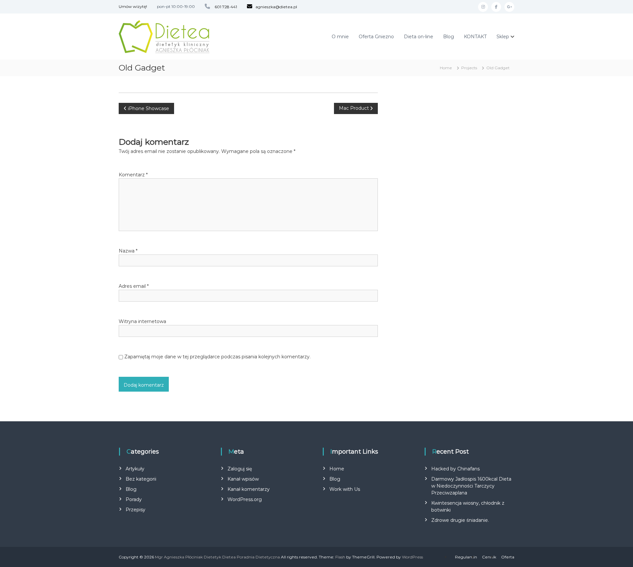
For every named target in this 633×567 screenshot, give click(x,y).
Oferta (507, 556)
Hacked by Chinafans (455, 469)
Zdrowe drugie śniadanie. (460, 520)
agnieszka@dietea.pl (276, 6)
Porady (134, 499)
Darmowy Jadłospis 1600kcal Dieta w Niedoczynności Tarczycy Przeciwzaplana (471, 486)
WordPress (412, 556)
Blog (448, 37)
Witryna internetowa (142, 321)
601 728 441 (226, 6)
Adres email (134, 286)
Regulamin (466, 556)
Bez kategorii (141, 479)
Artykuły (135, 469)
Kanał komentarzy (248, 489)
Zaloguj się (239, 469)
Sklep (503, 37)
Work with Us (344, 489)
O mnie (340, 37)
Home (336, 469)
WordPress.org (244, 499)
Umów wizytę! (133, 6)
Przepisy (135, 510)
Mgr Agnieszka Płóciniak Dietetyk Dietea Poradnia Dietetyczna (217, 556)
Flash (340, 556)
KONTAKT (475, 37)
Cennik (489, 556)
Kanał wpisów (243, 479)
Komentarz (133, 175)
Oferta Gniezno (376, 37)
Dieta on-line (418, 37)
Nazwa (128, 251)
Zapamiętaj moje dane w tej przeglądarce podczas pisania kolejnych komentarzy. (217, 357)
